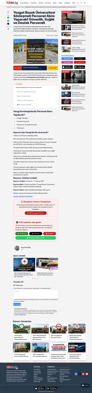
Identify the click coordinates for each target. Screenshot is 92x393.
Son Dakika (37, 369)
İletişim (36, 374)
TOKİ (73, 3)
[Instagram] (83, 374)
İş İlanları (67, 3)
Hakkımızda (37, 381)
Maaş (54, 3)
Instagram (50, 233)
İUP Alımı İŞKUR (64, 376)
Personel (48, 3)
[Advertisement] (73, 121)
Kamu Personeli (51, 369)
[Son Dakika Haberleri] (77, 3)
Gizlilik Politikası (38, 378)
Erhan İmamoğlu (26, 247)
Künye (35, 376)
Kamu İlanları (24, 3)
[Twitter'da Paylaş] (8, 23)
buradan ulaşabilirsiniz (20, 314)
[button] (56, 265)
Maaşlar (62, 378)
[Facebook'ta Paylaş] (8, 20)
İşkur (60, 3)
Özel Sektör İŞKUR (65, 379)
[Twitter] (79, 374)
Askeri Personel (64, 371)
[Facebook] (76, 374)
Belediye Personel (65, 369)
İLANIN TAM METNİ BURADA (23, 196)
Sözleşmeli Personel (53, 371)
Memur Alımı (50, 379)
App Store (36, 233)
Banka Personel (51, 373)
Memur (41, 3)
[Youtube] (87, 374)
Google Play (23, 233)
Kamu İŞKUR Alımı (52, 378)
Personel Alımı (51, 381)
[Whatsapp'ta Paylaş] (8, 17)
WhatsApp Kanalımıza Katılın (37, 238)
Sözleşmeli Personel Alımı (18, 7)
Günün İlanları (37, 373)
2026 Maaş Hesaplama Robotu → (36, 213)
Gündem (33, 3)
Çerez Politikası (38, 379)
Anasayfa (8, 7)
